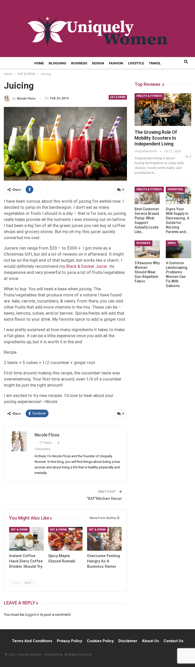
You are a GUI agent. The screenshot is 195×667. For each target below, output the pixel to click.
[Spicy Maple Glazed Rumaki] (65, 539)
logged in (32, 615)
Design (98, 63)
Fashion (116, 63)
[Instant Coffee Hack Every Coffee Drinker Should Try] (26, 539)
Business (79, 63)
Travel (155, 63)
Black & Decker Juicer (86, 266)
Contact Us (173, 641)
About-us (150, 641)
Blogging (57, 63)
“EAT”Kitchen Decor (104, 498)
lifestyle (136, 63)
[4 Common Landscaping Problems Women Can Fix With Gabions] (178, 249)
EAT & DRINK (117, 97)
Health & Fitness (149, 96)
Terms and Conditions (32, 641)
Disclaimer (127, 641)
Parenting (175, 189)
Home (39, 63)
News (172, 243)
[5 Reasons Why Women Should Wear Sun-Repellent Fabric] (147, 249)
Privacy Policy (69, 641)
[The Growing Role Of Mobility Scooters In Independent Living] (163, 109)
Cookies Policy (100, 641)
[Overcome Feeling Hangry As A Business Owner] (104, 539)
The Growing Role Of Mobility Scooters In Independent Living (156, 137)
